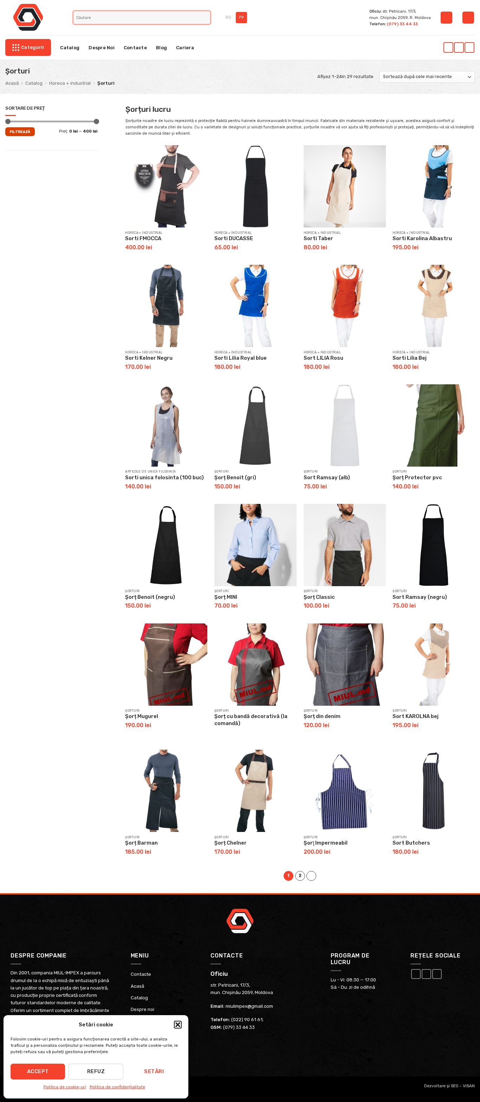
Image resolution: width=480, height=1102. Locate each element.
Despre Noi (102, 47)
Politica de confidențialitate (117, 1086)
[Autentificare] (446, 18)
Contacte (135, 47)
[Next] (311, 876)
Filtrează (20, 132)
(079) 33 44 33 (402, 23)
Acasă (12, 83)
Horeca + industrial (70, 83)
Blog (161, 47)
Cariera (185, 47)
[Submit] (205, 18)
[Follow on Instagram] (458, 47)
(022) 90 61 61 (246, 1019)
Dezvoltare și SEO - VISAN (449, 1085)
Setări (154, 1071)
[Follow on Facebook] (448, 47)
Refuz (96, 1071)
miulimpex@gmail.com (249, 1006)
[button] (177, 1024)
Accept (38, 1071)
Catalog (69, 47)
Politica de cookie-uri (65, 1086)
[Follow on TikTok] (469, 47)
